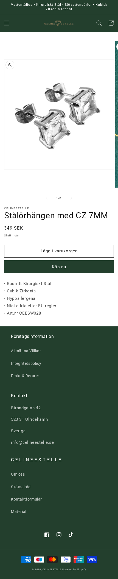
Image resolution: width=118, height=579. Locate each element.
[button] (7, 23)
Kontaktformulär (26, 499)
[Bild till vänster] (47, 198)
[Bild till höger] (71, 198)
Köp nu (59, 266)
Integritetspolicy (26, 363)
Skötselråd (21, 487)
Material (18, 511)
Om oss (18, 474)
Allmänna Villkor (26, 351)
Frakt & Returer (25, 376)
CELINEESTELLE (52, 569)
